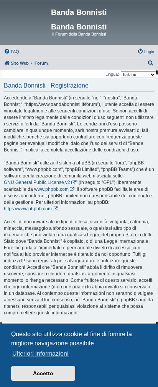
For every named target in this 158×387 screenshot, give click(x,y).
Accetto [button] (43, 373)
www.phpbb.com (51, 189)
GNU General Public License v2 (37, 182)
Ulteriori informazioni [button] (40, 353)
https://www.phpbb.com (28, 208)
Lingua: (112, 74)
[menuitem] (11, 51)
